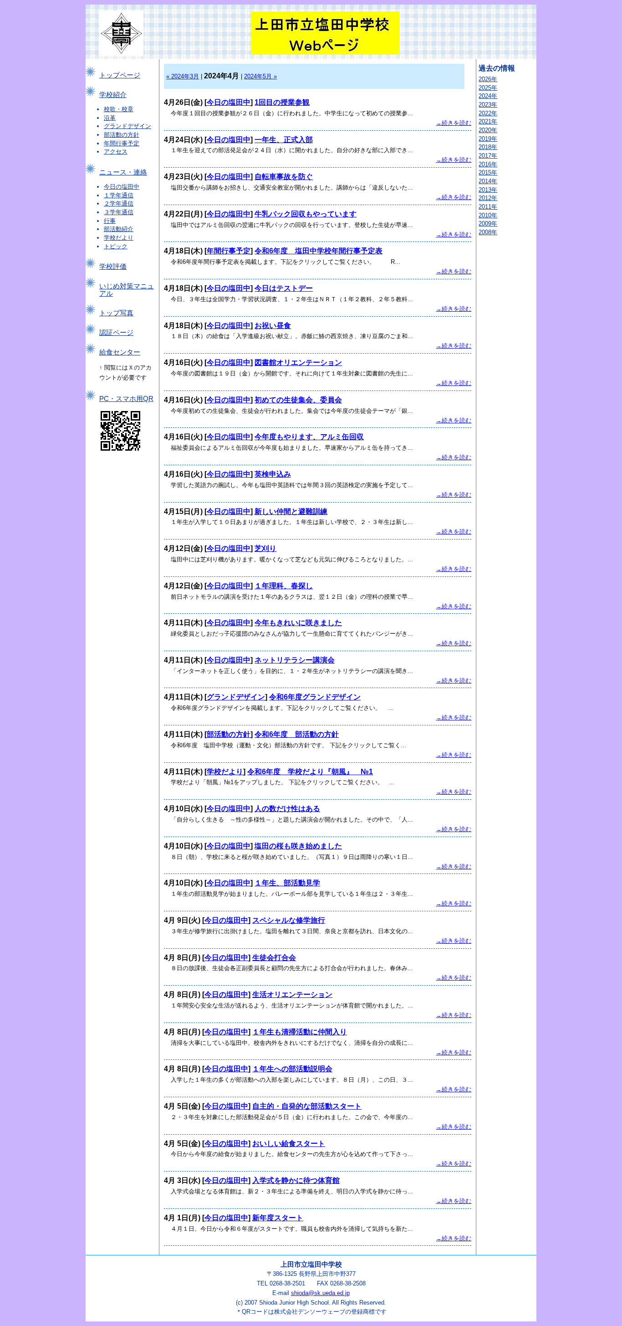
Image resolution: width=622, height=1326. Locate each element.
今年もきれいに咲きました (298, 623)
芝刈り (265, 548)
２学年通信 (118, 203)
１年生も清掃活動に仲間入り (299, 1032)
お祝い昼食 (273, 325)
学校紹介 (113, 94)
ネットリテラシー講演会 (295, 660)
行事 (110, 220)
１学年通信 (118, 195)
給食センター (119, 352)
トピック (115, 246)
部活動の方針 (121, 134)
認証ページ (116, 332)
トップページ (119, 75)
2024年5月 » (260, 76)
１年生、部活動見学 (287, 883)
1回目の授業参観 (282, 102)
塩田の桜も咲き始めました (298, 846)
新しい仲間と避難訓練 (291, 511)
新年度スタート (277, 1218)
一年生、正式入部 (284, 140)
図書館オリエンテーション (298, 362)
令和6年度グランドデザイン (315, 697)
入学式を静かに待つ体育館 (296, 1180)
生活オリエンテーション (292, 994)
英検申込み (273, 474)
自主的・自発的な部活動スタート (307, 1106)
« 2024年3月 (182, 76)
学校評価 (113, 266)
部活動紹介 (118, 229)
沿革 (110, 117)
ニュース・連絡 (123, 172)
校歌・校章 (118, 109)
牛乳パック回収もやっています (306, 214)
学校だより (118, 237)
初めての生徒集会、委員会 (298, 400)
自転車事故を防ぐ (284, 176)
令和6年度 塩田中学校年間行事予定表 (318, 251)
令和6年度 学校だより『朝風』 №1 (310, 772)
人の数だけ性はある (287, 808)
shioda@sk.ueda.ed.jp (320, 1293)
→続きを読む (453, 122)
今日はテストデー (284, 288)
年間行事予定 (121, 143)
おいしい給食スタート (288, 1143)
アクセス (115, 151)
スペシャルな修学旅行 (288, 920)
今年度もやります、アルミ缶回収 (309, 437)
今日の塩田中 (121, 186)
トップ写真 (116, 313)
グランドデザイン (127, 126)
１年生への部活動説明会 (292, 1069)
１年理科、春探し (284, 586)
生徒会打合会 (274, 957)
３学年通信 (118, 212)
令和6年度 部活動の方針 (297, 734)
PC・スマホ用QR (126, 398)
